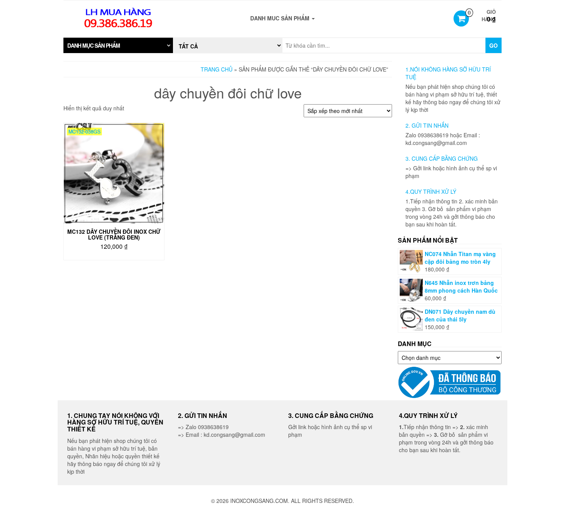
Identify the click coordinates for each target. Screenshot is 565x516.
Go (493, 45)
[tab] (118, 45)
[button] (118, 45)
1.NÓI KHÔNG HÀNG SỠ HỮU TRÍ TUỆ (448, 73)
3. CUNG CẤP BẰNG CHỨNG (441, 158)
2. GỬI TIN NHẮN (427, 125)
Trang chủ (217, 69)
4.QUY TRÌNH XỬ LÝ (430, 191)
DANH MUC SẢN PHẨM (280, 18)
